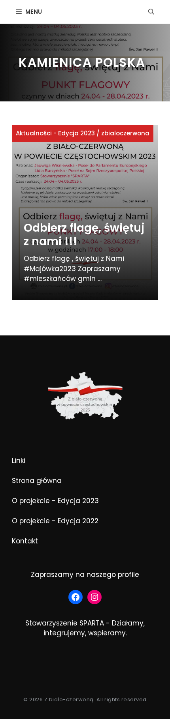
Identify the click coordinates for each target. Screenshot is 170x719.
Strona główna (37, 480)
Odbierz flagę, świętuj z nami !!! (84, 234)
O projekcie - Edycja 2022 (55, 521)
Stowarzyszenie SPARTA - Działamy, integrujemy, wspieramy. (85, 628)
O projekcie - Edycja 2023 (55, 501)
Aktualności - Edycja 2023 (55, 133)
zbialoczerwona (125, 133)
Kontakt (25, 541)
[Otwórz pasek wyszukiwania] (151, 12)
